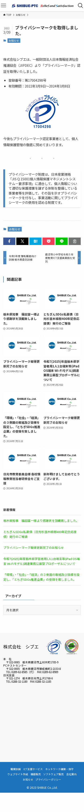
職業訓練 (15, 769)
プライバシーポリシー (48, 779)
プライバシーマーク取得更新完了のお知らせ (33, 547)
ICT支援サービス (33, 769)
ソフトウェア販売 (53, 774)
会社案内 (71, 774)
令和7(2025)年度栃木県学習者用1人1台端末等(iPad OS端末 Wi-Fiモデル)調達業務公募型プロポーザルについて (41, 561)
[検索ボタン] (80, 5)
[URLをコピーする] (75, 241)
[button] (9, 241)
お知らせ (14, 40)
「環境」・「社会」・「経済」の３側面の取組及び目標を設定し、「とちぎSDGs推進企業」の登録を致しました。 (41, 577)
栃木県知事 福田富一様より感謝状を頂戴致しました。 (41, 520)
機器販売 (36, 774)
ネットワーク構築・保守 (59, 769)
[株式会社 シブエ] (42, 5)
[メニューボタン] (3, 5)
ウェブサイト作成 (17, 774)
